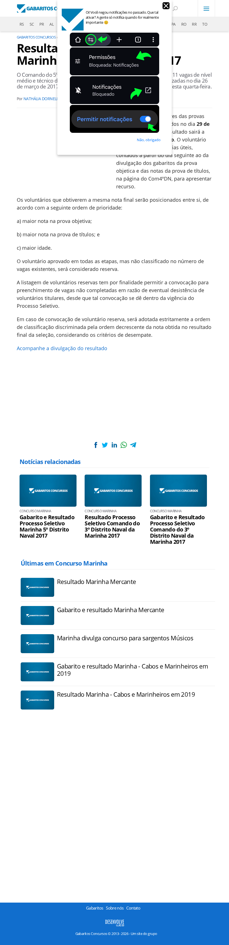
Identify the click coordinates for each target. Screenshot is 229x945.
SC (32, 24)
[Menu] (206, 8)
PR (41, 24)
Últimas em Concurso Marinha (64, 563)
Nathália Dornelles (43, 98)
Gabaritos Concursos (36, 37)
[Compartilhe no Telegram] (133, 444)
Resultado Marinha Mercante (96, 581)
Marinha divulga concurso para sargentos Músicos (125, 637)
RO (184, 24)
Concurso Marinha (35, 511)
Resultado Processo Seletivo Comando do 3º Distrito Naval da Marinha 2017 (112, 526)
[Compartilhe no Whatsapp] (124, 444)
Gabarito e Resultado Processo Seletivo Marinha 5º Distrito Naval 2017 (47, 526)
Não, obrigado (149, 139)
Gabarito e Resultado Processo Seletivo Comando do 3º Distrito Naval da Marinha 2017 (177, 529)
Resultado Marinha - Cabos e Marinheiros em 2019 (126, 694)
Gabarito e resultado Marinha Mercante (110, 609)
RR (194, 24)
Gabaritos (94, 908)
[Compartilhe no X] (105, 444)
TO (204, 24)
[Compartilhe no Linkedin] (114, 444)
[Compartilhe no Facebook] (96, 444)
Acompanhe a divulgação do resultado (62, 348)
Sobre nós (114, 908)
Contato (133, 908)
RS (22, 24)
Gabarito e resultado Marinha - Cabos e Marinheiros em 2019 (132, 669)
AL (51, 24)
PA (173, 24)
